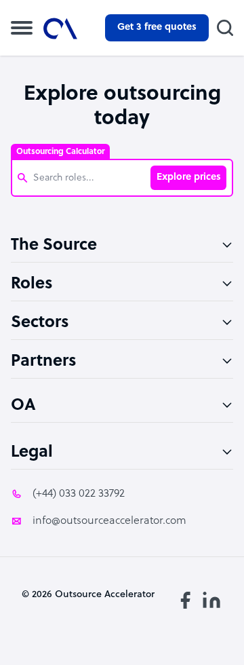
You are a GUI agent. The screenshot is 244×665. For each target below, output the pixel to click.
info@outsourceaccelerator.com (109, 521)
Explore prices (189, 177)
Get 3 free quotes (157, 27)
